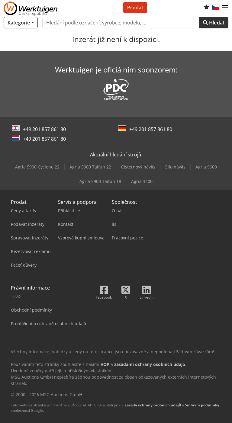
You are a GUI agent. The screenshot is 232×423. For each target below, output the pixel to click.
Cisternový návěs (138, 167)
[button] (225, 7)
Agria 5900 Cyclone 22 (37, 167)
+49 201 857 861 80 (44, 129)
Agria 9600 (206, 167)
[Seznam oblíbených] (206, 7)
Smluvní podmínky (202, 405)
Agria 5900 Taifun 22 (90, 167)
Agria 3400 (142, 181)
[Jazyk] (215, 7)
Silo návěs (175, 167)
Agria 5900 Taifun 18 (100, 181)
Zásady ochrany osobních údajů (152, 405)
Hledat (216, 22)
